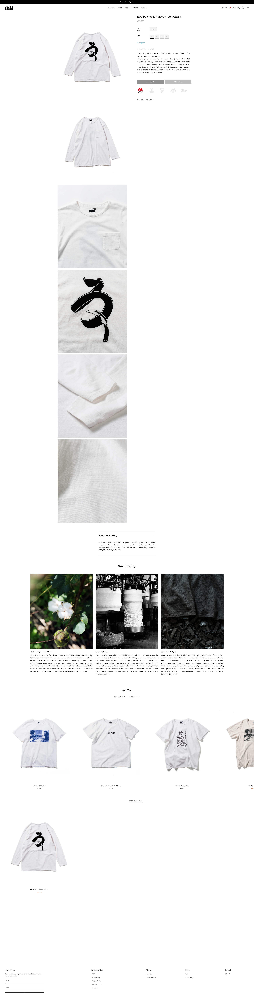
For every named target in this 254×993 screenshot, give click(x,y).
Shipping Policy (96, 981)
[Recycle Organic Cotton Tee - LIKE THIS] (110, 743)
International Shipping (127, 2)
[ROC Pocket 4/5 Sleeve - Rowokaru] (39, 847)
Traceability (108, 535)
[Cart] (248, 8)
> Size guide (141, 43)
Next (251, 743)
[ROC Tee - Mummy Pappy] (182, 743)
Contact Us (94, 988)
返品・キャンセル (96, 984)
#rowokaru (140, 100)
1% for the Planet (151, 977)
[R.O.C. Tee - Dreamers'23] (39, 743)
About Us (148, 974)
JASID (93, 974)
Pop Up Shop (189, 977)
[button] (111, 8)
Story (187, 974)
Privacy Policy (95, 977)
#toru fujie (149, 100)
